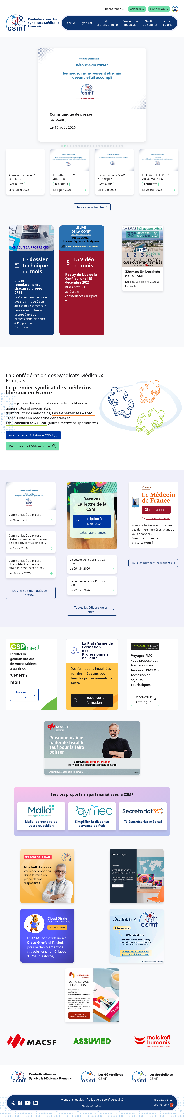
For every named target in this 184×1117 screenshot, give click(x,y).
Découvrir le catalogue (143, 699)
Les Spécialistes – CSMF (26, 422)
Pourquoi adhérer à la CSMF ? (22, 177)
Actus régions (167, 23)
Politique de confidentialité (105, 1100)
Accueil (71, 23)
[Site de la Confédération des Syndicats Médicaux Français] (41, 1076)
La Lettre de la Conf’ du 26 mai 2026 (155, 177)
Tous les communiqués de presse (29, 593)
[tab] (62, 146)
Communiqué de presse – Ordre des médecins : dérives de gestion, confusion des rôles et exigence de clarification (28, 543)
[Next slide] (140, 133)
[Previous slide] (44, 133)
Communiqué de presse (71, 114)
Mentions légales (72, 1100)
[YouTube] (28, 1102)
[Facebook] (20, 1102)
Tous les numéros (158, 518)
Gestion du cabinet (150, 23)
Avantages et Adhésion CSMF (31, 435)
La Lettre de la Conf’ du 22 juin (87, 583)
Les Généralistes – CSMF (73, 413)
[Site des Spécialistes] (152, 1076)
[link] (164, 1105)
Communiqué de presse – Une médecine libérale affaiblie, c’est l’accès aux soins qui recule (26, 566)
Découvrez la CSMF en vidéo (30, 446)
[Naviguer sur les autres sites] (175, 9)
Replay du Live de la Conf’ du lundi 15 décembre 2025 (81, 278)
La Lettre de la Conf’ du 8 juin (66, 177)
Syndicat (86, 23)
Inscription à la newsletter (93, 521)
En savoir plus (23, 694)
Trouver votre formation (94, 700)
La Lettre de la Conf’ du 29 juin (87, 561)
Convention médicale (130, 23)
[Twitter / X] (12, 1102)
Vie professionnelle (107, 23)
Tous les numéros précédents (152, 563)
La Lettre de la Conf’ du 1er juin (111, 177)
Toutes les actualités (90, 207)
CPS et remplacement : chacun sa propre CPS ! (28, 287)
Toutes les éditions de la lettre (90, 610)
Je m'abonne (158, 509)
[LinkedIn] (35, 1102)
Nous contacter (92, 1106)
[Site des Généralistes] (102, 1076)
